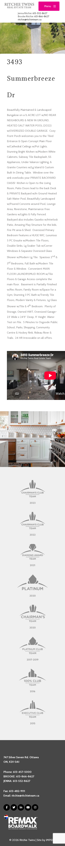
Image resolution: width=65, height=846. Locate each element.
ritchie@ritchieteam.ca (29, 19)
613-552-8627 (40, 13)
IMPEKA (51, 840)
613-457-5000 (22, 772)
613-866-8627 (41, 16)
